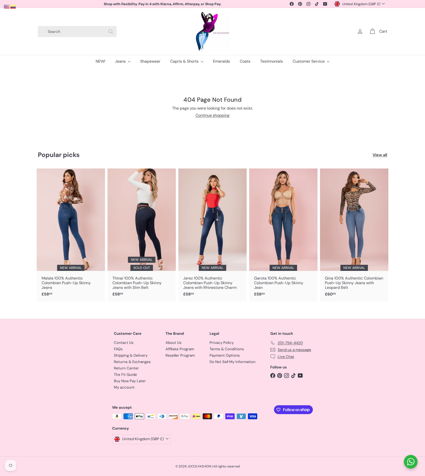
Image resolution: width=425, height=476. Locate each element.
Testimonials (271, 61)
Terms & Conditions (227, 349)
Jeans (121, 61)
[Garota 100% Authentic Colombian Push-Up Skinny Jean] (283, 235)
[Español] (13, 6)
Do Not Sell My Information (233, 361)
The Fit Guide (125, 374)
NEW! (100, 61)
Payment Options (225, 355)
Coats (245, 61)
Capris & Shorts (184, 61)
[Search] (111, 31)
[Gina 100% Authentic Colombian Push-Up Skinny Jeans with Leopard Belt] (354, 235)
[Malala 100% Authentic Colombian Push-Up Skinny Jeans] (71, 235)
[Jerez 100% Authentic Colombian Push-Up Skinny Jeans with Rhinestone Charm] (212, 235)
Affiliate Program (180, 349)
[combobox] (77, 31)
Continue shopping (212, 115)
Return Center (126, 368)
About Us (174, 342)
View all (380, 155)
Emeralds (221, 61)
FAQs (118, 349)
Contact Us (124, 342)
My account (124, 387)
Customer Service (309, 61)
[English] (7, 6)
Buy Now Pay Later (130, 380)
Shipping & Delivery (131, 355)
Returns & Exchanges (132, 361)
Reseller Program (180, 355)
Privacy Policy (222, 342)
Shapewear (150, 61)
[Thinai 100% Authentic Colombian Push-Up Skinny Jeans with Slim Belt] (141, 235)
